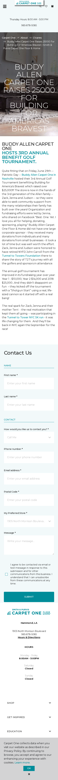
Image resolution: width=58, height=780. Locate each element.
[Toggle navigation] (5, 6)
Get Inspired (16, 717)
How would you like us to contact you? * (26, 429)
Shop (10, 702)
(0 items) (52, 6)
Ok (29, 768)
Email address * (12, 470)
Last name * (10, 396)
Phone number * (13, 449)
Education (14, 731)
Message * (9, 533)
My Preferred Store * (15, 513)
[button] (40, 6)
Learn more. (22, 762)
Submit (29, 596)
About (24, 37)
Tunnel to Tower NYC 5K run (25, 317)
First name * (11, 375)
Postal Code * (11, 492)
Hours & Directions (29, 637)
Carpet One (8, 37)
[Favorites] (46, 6)
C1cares (37, 37)
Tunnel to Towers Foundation (21, 255)
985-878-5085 (29, 25)
